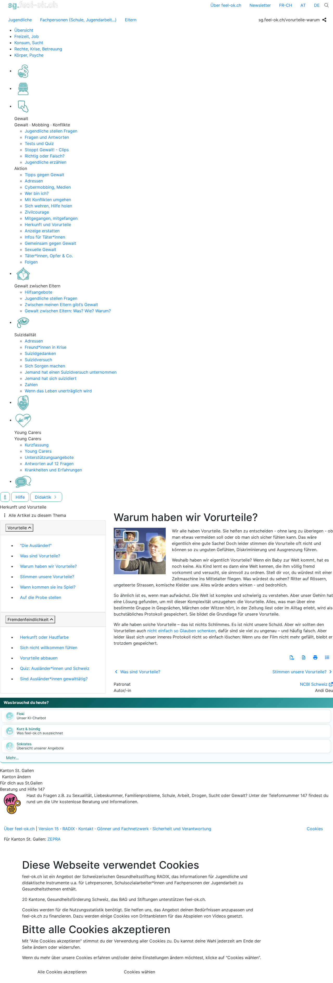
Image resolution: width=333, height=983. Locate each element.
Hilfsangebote (38, 292)
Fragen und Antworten (47, 137)
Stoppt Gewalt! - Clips (47, 149)
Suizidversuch (38, 359)
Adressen (34, 180)
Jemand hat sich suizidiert (50, 378)
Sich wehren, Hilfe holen (48, 205)
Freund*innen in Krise (45, 347)
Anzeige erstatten (42, 230)
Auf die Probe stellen (40, 597)
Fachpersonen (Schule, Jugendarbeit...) (78, 19)
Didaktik (44, 497)
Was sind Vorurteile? (40, 555)
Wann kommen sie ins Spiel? (47, 587)
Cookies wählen (139, 971)
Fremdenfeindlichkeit (28, 619)
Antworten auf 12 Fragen (49, 463)
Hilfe (20, 497)
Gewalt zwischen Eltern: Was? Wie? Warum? (68, 310)
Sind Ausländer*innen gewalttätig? (54, 678)
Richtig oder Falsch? (45, 156)
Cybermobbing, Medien (48, 187)
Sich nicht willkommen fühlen (48, 647)
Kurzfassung (37, 444)
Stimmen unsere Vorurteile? (47, 576)
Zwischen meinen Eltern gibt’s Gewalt (61, 304)
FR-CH (285, 5)
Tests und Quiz (39, 143)
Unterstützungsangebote (49, 457)
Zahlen (31, 384)
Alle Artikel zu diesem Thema (37, 515)
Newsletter (260, 5)
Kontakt (85, 828)
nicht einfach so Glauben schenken (181, 630)
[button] (292, 657)
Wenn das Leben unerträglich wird (58, 390)
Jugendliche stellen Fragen (51, 131)
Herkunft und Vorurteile (48, 224)
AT (303, 5)
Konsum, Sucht (28, 42)
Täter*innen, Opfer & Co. (49, 255)
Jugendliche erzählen (45, 162)
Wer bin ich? (37, 193)
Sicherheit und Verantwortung (181, 828)
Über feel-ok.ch (225, 5)
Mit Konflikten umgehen (48, 199)
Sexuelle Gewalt (40, 249)
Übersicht (23, 30)
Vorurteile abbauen (38, 658)
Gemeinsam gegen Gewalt (50, 243)
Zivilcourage (37, 212)
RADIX (68, 828)
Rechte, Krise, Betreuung (38, 48)
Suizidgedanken (40, 353)
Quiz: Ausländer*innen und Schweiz (54, 668)
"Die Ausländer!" (36, 545)
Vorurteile (17, 527)
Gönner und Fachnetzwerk (123, 828)
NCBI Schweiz (314, 684)
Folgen (31, 262)
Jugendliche (20, 19)
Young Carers (38, 451)
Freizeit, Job (26, 36)
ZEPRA (54, 839)
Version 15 (49, 828)
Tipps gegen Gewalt (44, 174)
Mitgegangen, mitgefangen (51, 218)
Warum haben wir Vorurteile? (48, 566)
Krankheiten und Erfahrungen (53, 469)
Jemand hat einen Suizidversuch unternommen (71, 372)
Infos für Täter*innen (45, 237)
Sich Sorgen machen (45, 365)
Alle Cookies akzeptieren (62, 971)
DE (317, 5)
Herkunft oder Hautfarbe (44, 637)
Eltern (130, 19)
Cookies (315, 828)
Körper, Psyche (28, 55)
